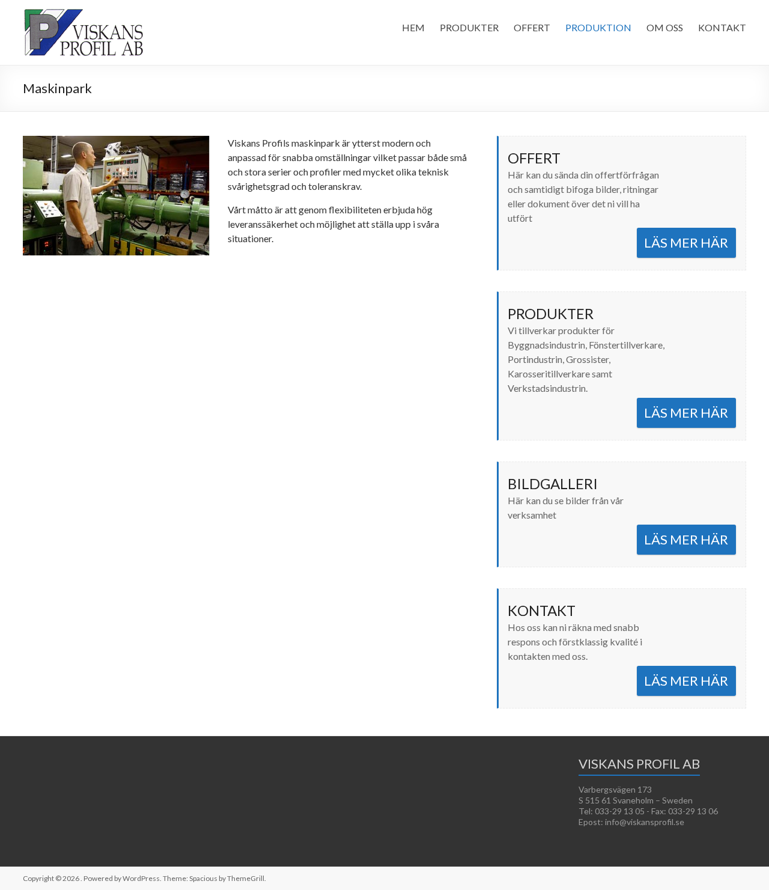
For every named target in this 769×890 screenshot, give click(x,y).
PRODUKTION (598, 27)
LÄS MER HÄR (686, 242)
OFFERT (532, 27)
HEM (413, 27)
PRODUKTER (469, 27)
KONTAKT (722, 27)
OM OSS (664, 27)
